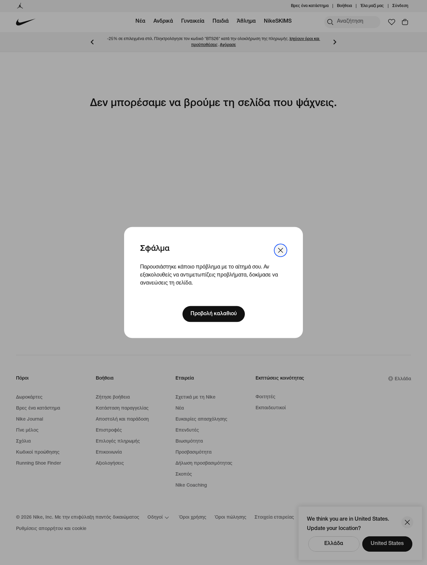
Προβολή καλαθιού (213, 314)
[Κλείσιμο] (281, 250)
